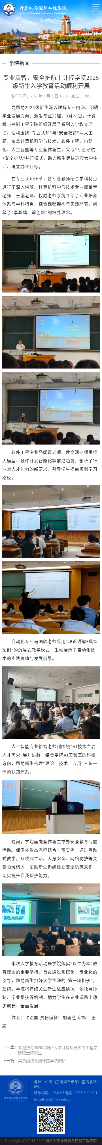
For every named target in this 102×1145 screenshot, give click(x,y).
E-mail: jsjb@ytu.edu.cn (52, 1099)
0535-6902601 (86, 1093)
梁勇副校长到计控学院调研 (42, 1061)
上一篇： (10, 1047)
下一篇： (10, 1061)
